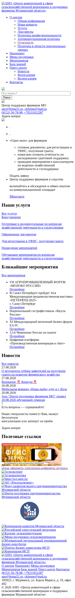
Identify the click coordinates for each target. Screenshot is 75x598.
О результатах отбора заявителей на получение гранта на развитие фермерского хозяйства (34, 372)
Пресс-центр (18, 67)
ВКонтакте (17, 196)
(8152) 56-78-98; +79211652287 (22, 112)
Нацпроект (17, 53)
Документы (25, 31)
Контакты (16, 82)
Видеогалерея (27, 78)
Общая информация (31, 21)
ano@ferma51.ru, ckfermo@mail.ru (24, 109)
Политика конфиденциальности (39, 35)
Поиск (6, 97)
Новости (23, 71)
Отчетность (25, 42)
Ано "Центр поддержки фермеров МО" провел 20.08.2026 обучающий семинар (34, 398)
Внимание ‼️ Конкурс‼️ (19, 382)
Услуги (22, 28)
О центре (16, 17)
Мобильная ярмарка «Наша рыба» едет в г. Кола (34, 389)
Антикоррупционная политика (39, 39)
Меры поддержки (22, 57)
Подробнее (17, 289)
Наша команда (27, 24)
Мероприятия (19, 60)
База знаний (18, 64)
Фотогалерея (26, 75)
